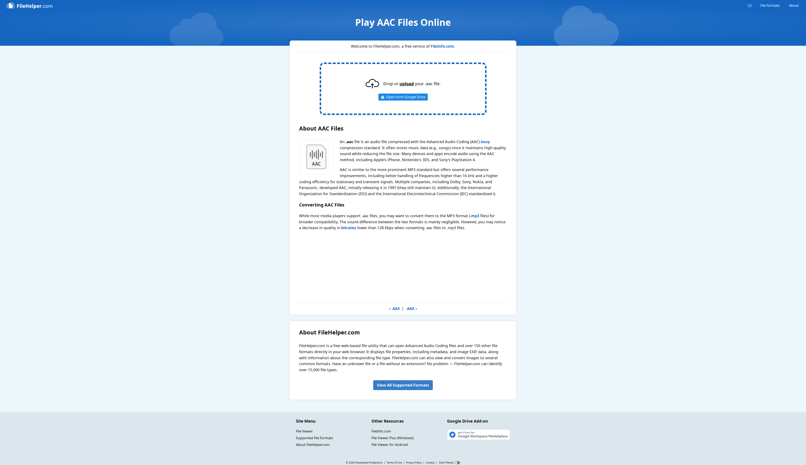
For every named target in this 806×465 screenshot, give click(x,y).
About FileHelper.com (313, 444)
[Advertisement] (403, 266)
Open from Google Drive (405, 97)
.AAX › (411, 308)
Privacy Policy (414, 462)
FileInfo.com (442, 46)
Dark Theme (446, 462)
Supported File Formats (314, 438)
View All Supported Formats (403, 385)
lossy (485, 141)
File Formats (770, 5)
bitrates (348, 227)
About (794, 5)
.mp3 (474, 215)
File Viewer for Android (390, 444)
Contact (430, 462)
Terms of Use (394, 462)
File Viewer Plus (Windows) (393, 438)
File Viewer (304, 431)
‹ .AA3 (394, 308)
